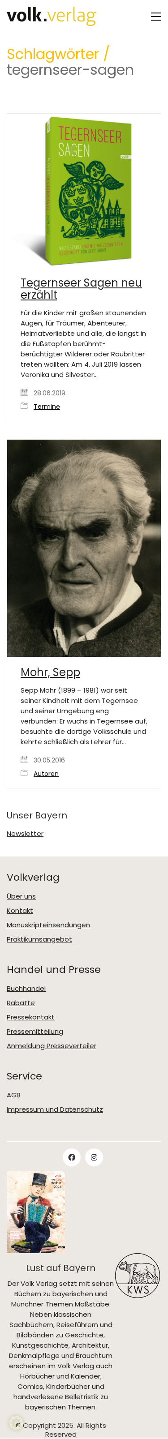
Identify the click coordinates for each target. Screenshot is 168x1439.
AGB (14, 1095)
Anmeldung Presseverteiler (51, 1045)
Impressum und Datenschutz (55, 1109)
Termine (47, 407)
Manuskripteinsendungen (48, 925)
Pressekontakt (31, 1017)
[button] (156, 16)
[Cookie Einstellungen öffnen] (16, 1427)
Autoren (46, 774)
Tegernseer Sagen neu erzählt (81, 289)
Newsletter (25, 833)
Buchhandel (26, 988)
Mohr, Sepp (50, 672)
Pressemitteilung (35, 1031)
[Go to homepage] (51, 16)
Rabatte (21, 1002)
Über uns (21, 896)
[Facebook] (72, 1157)
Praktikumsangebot (39, 939)
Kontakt (20, 910)
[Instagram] (94, 1157)
